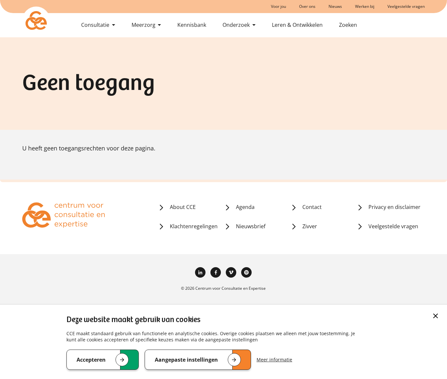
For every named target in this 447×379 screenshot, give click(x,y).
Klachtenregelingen (194, 226)
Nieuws (335, 6)
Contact (312, 207)
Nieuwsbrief (250, 226)
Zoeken (348, 24)
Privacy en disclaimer (394, 207)
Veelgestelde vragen (406, 6)
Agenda (245, 207)
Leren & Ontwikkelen (297, 24)
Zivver (309, 226)
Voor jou (278, 6)
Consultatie (95, 24)
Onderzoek (236, 24)
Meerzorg (143, 24)
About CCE (183, 207)
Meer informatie (274, 359)
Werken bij (364, 6)
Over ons (307, 6)
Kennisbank (191, 24)
